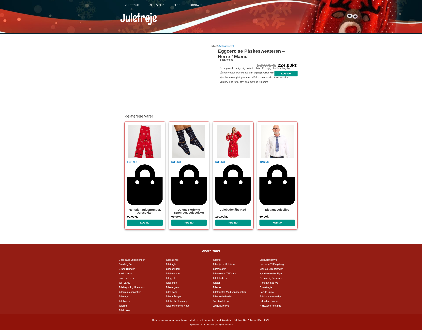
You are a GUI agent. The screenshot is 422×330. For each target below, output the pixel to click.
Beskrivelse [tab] (226, 59)
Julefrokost (125, 310)
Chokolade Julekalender (132, 259)
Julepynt (170, 278)
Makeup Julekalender (271, 268)
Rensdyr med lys (269, 282)
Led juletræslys (221, 305)
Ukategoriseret (226, 46)
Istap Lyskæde (127, 278)
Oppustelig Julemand (271, 278)
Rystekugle (266, 287)
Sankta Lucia (267, 292)
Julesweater (219, 268)
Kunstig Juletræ (221, 301)
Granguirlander (127, 268)
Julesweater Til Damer (225, 273)
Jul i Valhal (124, 282)
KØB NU (286, 73)
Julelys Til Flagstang (176, 301)
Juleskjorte (171, 292)
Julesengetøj (172, 287)
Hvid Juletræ (125, 273)
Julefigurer (124, 301)
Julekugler (171, 264)
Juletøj (216, 282)
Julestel (217, 259)
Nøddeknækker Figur (271, 273)
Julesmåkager (173, 296)
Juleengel (124, 296)
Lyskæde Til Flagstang (272, 264)
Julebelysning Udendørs (132, 287)
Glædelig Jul (125, 264)
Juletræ (217, 287)
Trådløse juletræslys (270, 296)
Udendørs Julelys (269, 301)
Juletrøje (132, 5)
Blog (177, 5)
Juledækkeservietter (130, 292)
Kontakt (196, 5)
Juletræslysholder (222, 296)
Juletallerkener (220, 278)
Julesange (171, 282)
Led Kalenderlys (268, 259)
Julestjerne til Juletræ (224, 264)
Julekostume (173, 273)
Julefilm (123, 305)
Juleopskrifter (173, 268)
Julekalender (172, 259)
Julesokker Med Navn (177, 305)
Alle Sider (157, 5)
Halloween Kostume (270, 305)
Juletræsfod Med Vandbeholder (229, 292)
